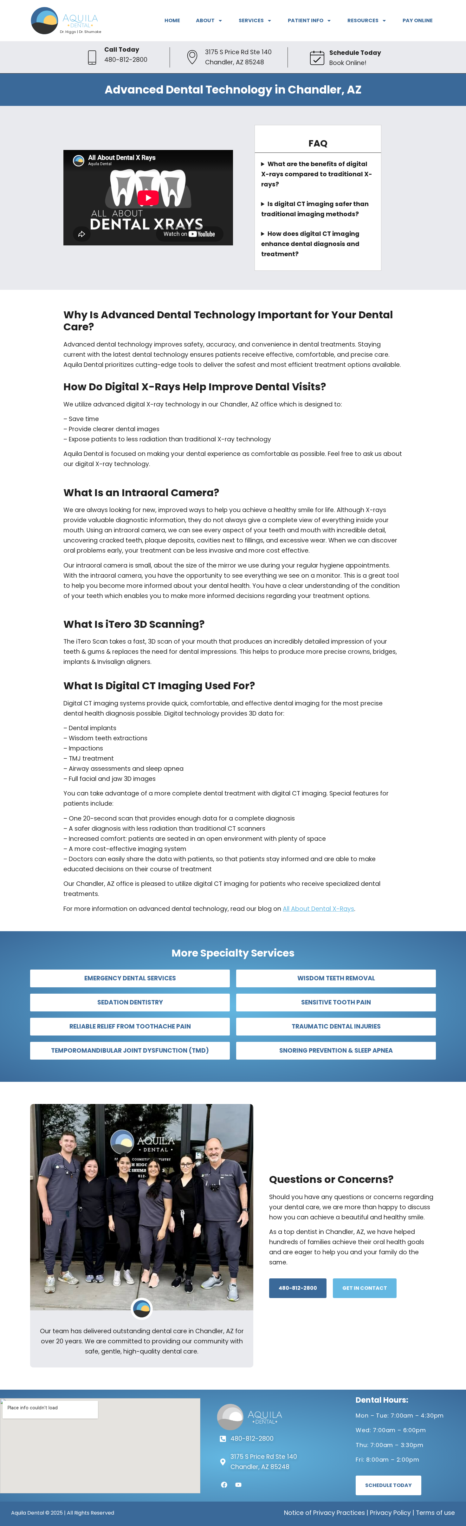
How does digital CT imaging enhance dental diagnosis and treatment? (310, 244)
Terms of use (435, 1513)
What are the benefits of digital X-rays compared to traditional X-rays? (316, 174)
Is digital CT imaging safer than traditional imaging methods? (315, 209)
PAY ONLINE (418, 20)
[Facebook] (224, 1484)
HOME (172, 20)
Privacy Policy (390, 1513)
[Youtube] (238, 1484)
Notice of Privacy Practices (324, 1513)
